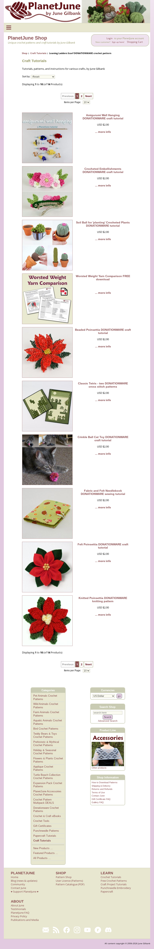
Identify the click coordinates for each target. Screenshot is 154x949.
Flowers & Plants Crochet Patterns (48, 760)
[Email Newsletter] (46, 930)
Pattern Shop (64, 877)
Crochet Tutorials (111, 877)
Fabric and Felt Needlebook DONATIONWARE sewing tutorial (103, 492)
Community (18, 884)
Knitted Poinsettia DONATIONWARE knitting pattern (103, 599)
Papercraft (107, 891)
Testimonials (18, 909)
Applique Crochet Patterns (43, 768)
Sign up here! (118, 42)
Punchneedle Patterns (46, 830)
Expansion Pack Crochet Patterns (47, 785)
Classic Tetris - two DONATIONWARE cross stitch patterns (103, 385)
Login (109, 38)
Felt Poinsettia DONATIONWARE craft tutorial (103, 546)
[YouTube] (87, 930)
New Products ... (43, 848)
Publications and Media (25, 920)
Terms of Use (98, 792)
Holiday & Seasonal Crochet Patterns (44, 752)
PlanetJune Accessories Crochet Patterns (47, 793)
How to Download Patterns (105, 782)
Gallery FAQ (98, 802)
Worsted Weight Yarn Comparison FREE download (103, 277)
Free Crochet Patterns (114, 880)
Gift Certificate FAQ (101, 799)
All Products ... (42, 858)
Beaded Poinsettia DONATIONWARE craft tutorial (103, 331)
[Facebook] (66, 930)
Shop (24, 53)
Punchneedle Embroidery (116, 888)
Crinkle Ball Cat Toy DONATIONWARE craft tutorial (103, 438)
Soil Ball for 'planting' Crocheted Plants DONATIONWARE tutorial (103, 224)
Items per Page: (73, 102)
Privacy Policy (19, 916)
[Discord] (108, 930)
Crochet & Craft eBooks (47, 816)
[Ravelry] (98, 930)
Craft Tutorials (38, 53)
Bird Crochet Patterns (45, 728)
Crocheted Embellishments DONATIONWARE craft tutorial (103, 170)
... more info (103, 132)
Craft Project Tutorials (114, 884)
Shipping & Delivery (101, 786)
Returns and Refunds (102, 789)
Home (14, 877)
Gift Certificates (42, 825)
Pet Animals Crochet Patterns (45, 697)
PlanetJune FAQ (20, 912)
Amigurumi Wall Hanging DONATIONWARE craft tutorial (103, 117)
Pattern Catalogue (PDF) (70, 884)
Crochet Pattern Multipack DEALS (43, 801)
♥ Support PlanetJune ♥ (24, 891)
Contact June (98, 795)
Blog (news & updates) (24, 880)
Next (88, 96)
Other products (99, 768)
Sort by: (26, 76)
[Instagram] (77, 930)
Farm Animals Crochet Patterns (46, 714)
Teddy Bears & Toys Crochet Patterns (45, 735)
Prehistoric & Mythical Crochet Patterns (46, 743)
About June (17, 905)
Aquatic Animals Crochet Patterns (47, 722)
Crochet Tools (41, 820)
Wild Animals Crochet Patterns (45, 705)
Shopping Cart (135, 42)
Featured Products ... (45, 853)
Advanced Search (108, 721)
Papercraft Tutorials (44, 835)
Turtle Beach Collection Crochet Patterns (46, 776)
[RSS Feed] (56, 930)
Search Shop (107, 706)
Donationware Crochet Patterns (46, 809)
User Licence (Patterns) (69, 880)
